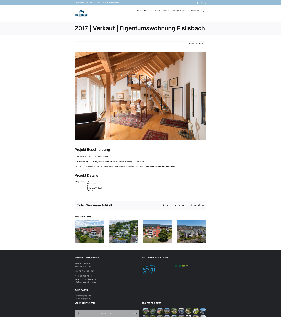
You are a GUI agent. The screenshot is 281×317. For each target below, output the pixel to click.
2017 (89, 182)
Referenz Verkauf (94, 188)
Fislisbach (91, 184)
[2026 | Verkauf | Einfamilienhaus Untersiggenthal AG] (195, 310)
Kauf (89, 186)
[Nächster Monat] (135, 313)
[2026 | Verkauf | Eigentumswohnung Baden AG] (203, 310)
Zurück (194, 43)
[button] (203, 10)
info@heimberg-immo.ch (111, 2)
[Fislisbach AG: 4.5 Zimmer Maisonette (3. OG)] (145, 310)
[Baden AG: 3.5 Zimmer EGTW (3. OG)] (152, 310)
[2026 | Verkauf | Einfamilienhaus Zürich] (188, 310)
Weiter (202, 43)
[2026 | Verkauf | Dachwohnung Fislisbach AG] (167, 310)
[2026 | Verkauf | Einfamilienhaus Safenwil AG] (181, 310)
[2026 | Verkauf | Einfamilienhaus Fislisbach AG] (174, 310)
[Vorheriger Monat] (78, 313)
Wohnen (90, 190)
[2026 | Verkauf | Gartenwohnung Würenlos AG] (160, 310)
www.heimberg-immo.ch (85, 279)
